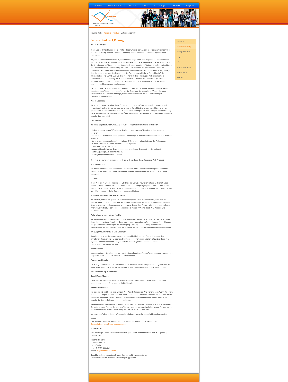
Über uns (132, 6)
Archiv (145, 6)
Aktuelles (98, 6)
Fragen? (190, 6)
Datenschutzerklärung (184, 47)
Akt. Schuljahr (160, 6)
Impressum (180, 41)
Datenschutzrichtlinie (99, 324)
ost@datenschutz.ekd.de (106, 350)
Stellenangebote (182, 72)
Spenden (179, 77)
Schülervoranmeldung (184, 67)
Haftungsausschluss (183, 52)
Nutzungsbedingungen (117, 324)
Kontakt (176, 6)
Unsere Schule (115, 6)
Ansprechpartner (182, 57)
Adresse (179, 62)
